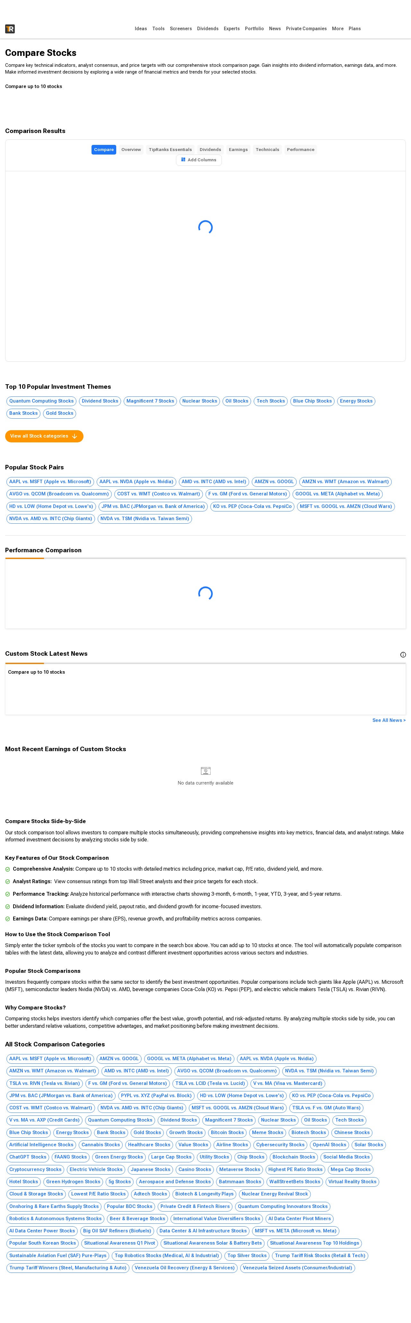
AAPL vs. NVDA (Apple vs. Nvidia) (136, 481)
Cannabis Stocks (101, 1145)
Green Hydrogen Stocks (73, 1182)
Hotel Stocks (23, 1182)
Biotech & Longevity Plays (204, 1194)
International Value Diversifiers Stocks (216, 1218)
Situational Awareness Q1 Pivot (119, 1243)
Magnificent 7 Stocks (150, 401)
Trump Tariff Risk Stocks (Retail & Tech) (320, 1255)
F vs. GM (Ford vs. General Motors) (247, 494)
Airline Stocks (232, 1145)
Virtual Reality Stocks (352, 1182)
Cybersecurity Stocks (280, 1145)
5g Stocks (120, 1182)
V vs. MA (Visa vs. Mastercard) (287, 1083)
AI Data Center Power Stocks (42, 1231)
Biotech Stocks (309, 1132)
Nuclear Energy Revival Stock (275, 1194)
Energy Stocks (356, 401)
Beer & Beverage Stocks (137, 1218)
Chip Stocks (250, 1157)
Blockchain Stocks (294, 1157)
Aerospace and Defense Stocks (175, 1182)
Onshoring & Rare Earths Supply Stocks (54, 1206)
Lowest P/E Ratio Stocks (98, 1194)
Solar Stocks (368, 1145)
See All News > (389, 720)
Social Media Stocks (346, 1157)
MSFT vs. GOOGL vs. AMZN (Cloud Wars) (346, 506)
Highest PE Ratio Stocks (295, 1169)
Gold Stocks (59, 413)
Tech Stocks (271, 401)
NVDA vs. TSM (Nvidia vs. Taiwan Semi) (145, 518)
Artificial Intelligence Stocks (41, 1145)
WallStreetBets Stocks (294, 1182)
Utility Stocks (214, 1157)
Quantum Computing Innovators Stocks (283, 1206)
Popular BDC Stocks (129, 1206)
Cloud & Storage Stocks (36, 1194)
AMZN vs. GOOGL (274, 481)
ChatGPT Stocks (27, 1157)
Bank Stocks (23, 413)
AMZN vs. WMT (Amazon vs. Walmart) (345, 481)
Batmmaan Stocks (240, 1182)
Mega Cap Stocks (351, 1169)
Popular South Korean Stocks (42, 1243)
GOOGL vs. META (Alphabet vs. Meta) (337, 494)
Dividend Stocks (100, 401)
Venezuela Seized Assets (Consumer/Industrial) (297, 1268)
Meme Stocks (267, 1132)
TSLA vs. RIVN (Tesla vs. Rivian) (44, 1083)
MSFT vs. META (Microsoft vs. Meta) (296, 1231)
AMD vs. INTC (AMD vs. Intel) (214, 481)
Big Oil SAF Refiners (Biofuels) (117, 1231)
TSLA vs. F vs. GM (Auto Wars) (326, 1108)
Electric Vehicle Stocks (96, 1169)
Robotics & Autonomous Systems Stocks (55, 1218)
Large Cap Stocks (171, 1157)
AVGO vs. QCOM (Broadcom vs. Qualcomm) (59, 494)
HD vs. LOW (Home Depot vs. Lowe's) (51, 506)
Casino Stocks (195, 1169)
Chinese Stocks (352, 1132)
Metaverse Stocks (239, 1169)
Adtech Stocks (150, 1194)
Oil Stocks (236, 401)
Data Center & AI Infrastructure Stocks (203, 1231)
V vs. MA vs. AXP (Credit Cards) (44, 1120)
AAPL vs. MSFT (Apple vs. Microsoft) (50, 481)
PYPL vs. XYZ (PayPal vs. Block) (156, 1095)
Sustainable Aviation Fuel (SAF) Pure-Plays (57, 1255)
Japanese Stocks (150, 1169)
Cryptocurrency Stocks (35, 1169)
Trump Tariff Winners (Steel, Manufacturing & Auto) (68, 1268)
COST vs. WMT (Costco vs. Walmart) (158, 494)
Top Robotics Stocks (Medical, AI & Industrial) (167, 1255)
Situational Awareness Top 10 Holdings (314, 1243)
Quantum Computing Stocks (41, 401)
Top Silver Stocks (247, 1255)
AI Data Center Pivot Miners (299, 1218)
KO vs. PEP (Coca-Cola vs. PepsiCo (252, 506)
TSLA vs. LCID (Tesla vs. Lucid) (210, 1083)
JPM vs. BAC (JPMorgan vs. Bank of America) (153, 506)
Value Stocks (193, 1145)
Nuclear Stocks (199, 401)
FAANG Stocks (71, 1157)
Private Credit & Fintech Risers (195, 1206)
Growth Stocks (186, 1132)
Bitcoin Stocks (227, 1132)
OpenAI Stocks (329, 1145)
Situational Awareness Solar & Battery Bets (212, 1243)
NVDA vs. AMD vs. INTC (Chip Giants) (50, 518)
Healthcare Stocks (149, 1145)
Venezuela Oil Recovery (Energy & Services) (185, 1268)
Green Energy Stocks (119, 1157)
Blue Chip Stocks (312, 401)
